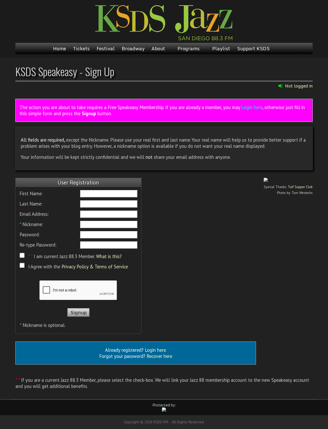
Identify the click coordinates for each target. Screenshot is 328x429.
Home (59, 48)
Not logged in (299, 86)
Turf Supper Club (300, 186)
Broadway (133, 48)
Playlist (221, 48)
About (158, 48)
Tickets (81, 48)
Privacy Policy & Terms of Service (94, 267)
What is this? (109, 257)
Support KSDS (253, 48)
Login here (251, 107)
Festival (106, 48)
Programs (189, 48)
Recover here (159, 356)
